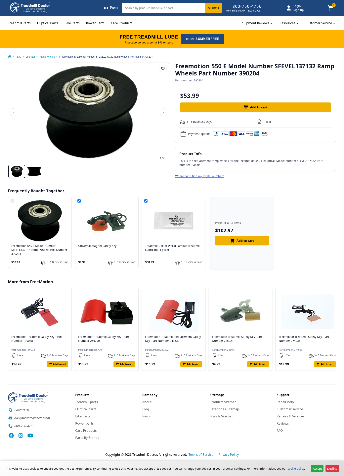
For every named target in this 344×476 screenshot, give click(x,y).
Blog (145, 409)
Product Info (190, 153)
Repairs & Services (290, 416)
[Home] (9, 56)
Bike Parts (72, 23)
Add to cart (259, 107)
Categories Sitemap (224, 409)
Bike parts (82, 416)
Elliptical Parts (47, 23)
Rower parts (84, 423)
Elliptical (30, 56)
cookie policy (295, 468)
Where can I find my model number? (199, 176)
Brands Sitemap (222, 416)
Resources (287, 23)
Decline (332, 468)
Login (297, 6)
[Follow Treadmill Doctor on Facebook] (11, 435)
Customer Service (319, 23)
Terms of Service (201, 454)
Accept (317, 468)
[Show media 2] (34, 171)
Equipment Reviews (254, 23)
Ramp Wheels (47, 56)
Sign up (298, 10)
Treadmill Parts (19, 23)
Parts (18, 56)
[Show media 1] (17, 171)
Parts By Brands (87, 437)
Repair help (285, 402)
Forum (147, 416)
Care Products (121, 23)
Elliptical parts (85, 409)
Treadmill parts (86, 402)
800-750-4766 (247, 6)
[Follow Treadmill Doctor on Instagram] (21, 435)
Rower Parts (95, 23)
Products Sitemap (223, 402)
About (146, 402)
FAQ (280, 430)
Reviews (283, 423)
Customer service (290, 409)
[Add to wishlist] (162, 68)
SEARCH (213, 8)
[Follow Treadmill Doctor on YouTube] (30, 435)
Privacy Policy (228, 454)
